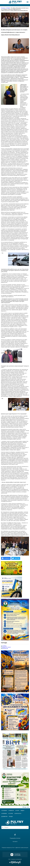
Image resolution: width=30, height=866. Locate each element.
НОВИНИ (6, 25)
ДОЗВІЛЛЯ (4, 816)
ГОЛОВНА (4, 810)
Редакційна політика (15, 838)
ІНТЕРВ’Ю (4, 813)
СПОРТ (17, 810)
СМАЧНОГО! (17, 813)
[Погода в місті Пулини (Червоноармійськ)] (15, 646)
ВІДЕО (22, 810)
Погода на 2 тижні (6, 647)
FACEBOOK (7, 558)
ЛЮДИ (17, 23)
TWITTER (17, 558)
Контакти (15, 841)
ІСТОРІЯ (10, 813)
